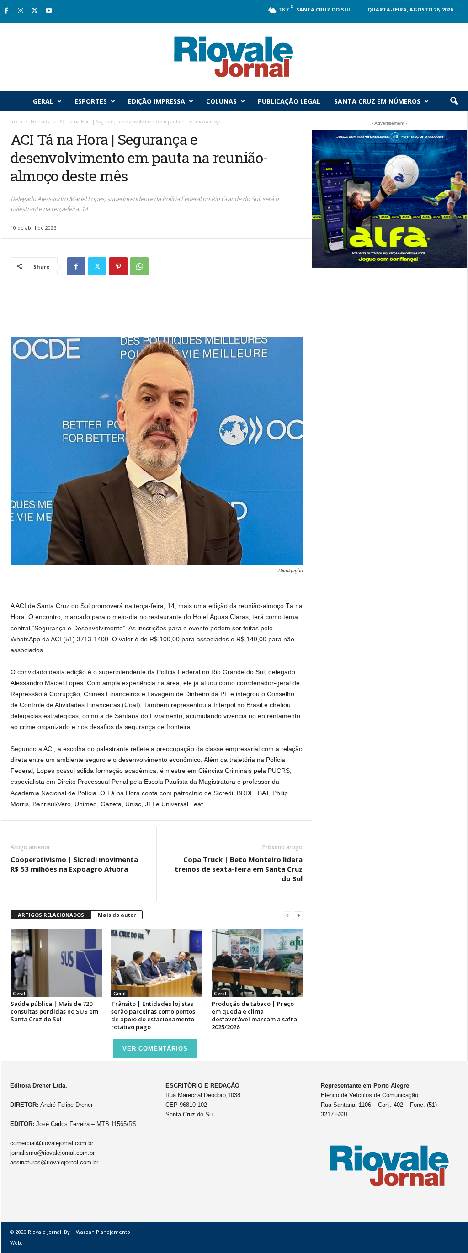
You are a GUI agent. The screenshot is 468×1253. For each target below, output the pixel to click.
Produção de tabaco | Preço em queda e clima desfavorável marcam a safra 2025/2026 (254, 1015)
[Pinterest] (118, 266)
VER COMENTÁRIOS (155, 1048)
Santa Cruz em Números (377, 101)
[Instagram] (20, 11)
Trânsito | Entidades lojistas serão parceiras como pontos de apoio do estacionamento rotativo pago (153, 1015)
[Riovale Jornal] (234, 57)
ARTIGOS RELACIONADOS (51, 914)
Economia (41, 121)
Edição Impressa (156, 101)
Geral (43, 101)
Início (16, 121)
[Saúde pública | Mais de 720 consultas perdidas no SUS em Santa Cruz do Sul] (56, 963)
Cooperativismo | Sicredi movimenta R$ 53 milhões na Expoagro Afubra (74, 864)
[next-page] (298, 915)
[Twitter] (34, 11)
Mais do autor (117, 914)
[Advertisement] (157, 313)
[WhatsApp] (139, 266)
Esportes (90, 101)
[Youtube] (48, 11)
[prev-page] (287, 915)
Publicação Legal (289, 101)
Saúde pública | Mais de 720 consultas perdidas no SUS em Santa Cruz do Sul (54, 1011)
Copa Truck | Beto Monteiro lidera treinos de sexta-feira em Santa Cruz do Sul (239, 869)
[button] (454, 101)
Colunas (221, 101)
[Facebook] (6, 11)
